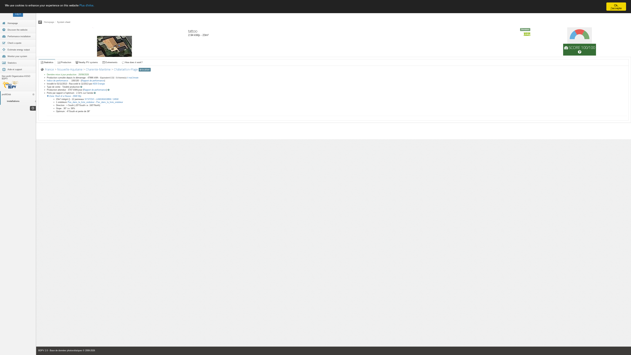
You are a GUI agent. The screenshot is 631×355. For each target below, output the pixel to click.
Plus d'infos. (86, 5)
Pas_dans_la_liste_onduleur (81, 102)
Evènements (111, 62)
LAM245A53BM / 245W (107, 99)
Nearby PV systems (88, 62)
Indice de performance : (58, 80)
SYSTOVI (89, 99)
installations (13, 101)
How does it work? (133, 62)
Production (66, 62)
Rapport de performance (93, 80)
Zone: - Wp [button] (65, 96)
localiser (145, 69)
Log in (18, 14)
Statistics (48, 62)
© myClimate (133, 78)
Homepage (49, 22)
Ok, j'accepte (616, 6)
